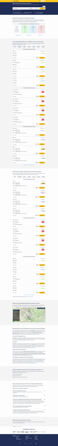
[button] (29, 311)
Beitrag (36, 438)
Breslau (39, 308)
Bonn (43, 308)
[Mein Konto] (39, 1)
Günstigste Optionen (18, 35)
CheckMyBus (14, 426)
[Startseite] (16, 1)
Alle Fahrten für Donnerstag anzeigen (29, 164)
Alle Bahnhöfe (40, 35)
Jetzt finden (42, 57)
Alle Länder (36, 439)
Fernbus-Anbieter (18, 439)
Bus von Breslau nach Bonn (29, 296)
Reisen (16, 426)
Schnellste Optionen (29, 35)
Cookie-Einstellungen (28, 438)
